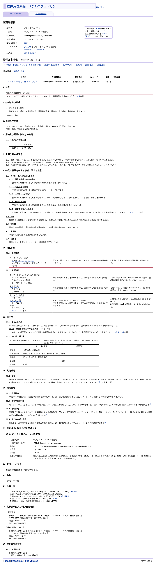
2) (121, 396)
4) (46, 414)
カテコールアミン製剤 (19, 258)
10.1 (78, 96)
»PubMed (73, 492)
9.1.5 (14, 311)
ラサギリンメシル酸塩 (21, 280)
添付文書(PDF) (30, 53)
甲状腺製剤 (14, 286)
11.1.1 (137, 212)
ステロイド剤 (15, 300)
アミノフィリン (18, 308)
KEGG (97, 28)
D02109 (27, 47)
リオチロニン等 (18, 292)
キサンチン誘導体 (17, 295)
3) (150, 404)
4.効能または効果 (20, 65)
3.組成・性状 (19, 71)
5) (105, 422)
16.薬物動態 (89, 65)
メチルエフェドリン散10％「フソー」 (23, 82)
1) (99, 382)
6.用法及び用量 (35, 65)
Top (102, 7)
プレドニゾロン (18, 303)
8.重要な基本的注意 (52, 65)
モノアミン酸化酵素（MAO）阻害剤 (24, 275)
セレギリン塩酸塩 (19, 278)
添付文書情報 (15, 13)
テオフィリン (17, 298)
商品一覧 (27, 49)
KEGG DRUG (17, 561)
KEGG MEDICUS (31, 561)
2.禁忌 (8, 65)
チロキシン (16, 289)
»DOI (55, 499)
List (97, 7)
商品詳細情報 (40, 14)
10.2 (131, 212)
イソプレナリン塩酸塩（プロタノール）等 (29, 263)
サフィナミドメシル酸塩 (22, 283)
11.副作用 (78, 65)
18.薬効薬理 (100, 65)
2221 (26, 43)
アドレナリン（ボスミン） (23, 260)
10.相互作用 (67, 65)
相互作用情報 (38, 49)
